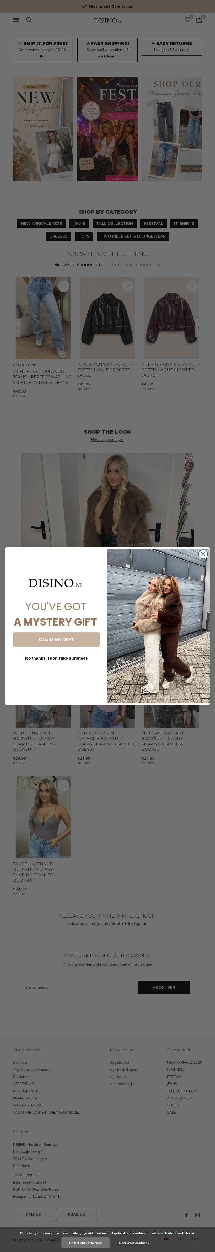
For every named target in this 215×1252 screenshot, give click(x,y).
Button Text (56, 674)
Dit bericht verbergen (85, 1243)
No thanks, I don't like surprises (56, 658)
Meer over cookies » (134, 1243)
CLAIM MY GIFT (56, 639)
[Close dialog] (203, 554)
